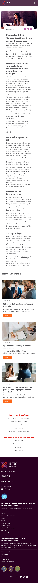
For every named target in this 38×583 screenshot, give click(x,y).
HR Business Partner (19, 444)
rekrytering (25, 257)
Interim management (7, 561)
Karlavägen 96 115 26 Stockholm (6, 476)
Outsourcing (5, 559)
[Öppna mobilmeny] (35, 3)
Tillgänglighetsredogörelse (9, 528)
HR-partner (19, 440)
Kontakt (3, 513)
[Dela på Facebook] (25, 29)
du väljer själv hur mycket (15, 263)
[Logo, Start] (5, 3)
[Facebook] (21, 577)
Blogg (3, 518)
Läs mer (6, 315)
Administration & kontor (19, 421)
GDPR (3, 520)
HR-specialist (19, 447)
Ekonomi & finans (19, 425)
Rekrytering (4, 557)
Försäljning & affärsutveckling (19, 431)
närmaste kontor (11, 265)
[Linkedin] (27, 577)
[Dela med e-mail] (31, 29)
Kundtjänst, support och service (19, 418)
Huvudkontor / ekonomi (8, 516)
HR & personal (19, 428)
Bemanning (4, 554)
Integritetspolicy (6, 523)
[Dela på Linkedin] (28, 29)
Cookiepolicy (5, 530)
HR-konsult (19, 450)
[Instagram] (24, 577)
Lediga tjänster (5, 525)
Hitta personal (5, 552)
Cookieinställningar (7, 533)
